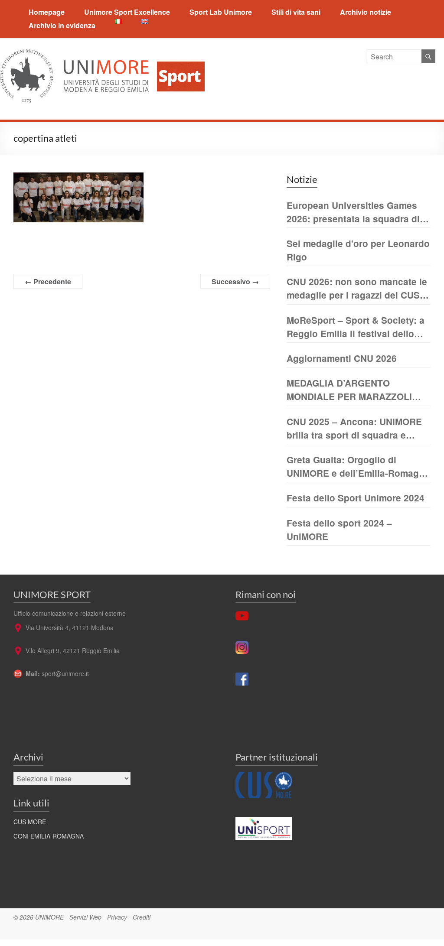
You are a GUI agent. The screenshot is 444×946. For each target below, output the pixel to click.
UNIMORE (49, 917)
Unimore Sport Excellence (127, 12)
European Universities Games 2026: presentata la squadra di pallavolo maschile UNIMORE (353, 212)
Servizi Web (85, 917)
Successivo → (235, 281)
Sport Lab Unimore (220, 12)
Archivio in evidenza (62, 25)
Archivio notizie (365, 12)
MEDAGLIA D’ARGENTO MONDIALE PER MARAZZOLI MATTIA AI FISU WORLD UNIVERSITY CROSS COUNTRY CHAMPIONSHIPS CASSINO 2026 (358, 390)
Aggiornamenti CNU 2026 (342, 358)
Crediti (141, 917)
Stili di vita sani (295, 12)
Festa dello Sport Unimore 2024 (355, 497)
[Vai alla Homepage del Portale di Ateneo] (75, 54)
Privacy (117, 917)
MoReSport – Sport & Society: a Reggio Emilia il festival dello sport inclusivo (355, 327)
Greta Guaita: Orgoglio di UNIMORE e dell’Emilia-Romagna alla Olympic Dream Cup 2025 (358, 466)
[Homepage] (177, 54)
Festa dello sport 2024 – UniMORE (339, 530)
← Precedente (48, 281)
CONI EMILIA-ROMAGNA (48, 836)
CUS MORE (29, 821)
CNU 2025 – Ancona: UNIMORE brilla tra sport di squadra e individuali (354, 428)
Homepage (47, 12)
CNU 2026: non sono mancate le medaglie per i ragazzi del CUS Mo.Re (357, 288)
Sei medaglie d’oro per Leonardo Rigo (358, 250)
